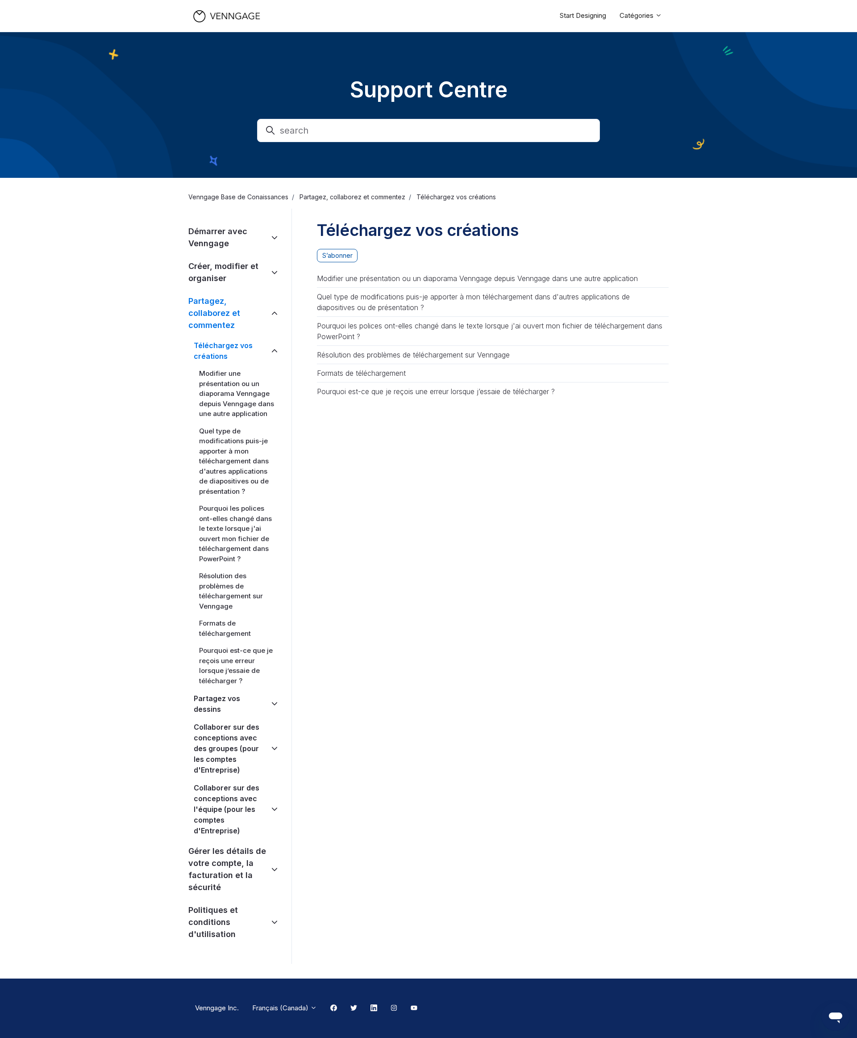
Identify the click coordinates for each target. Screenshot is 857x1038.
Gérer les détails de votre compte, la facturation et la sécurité (227, 869)
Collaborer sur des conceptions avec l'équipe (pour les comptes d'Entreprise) (226, 809)
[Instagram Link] (394, 1008)
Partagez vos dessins (217, 704)
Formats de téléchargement (361, 373)
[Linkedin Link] (374, 1008)
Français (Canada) (281, 1008)
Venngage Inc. (217, 1008)
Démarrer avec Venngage (217, 237)
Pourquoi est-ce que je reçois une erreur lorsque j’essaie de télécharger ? (436, 391)
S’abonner (337, 255)
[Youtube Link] (414, 1008)
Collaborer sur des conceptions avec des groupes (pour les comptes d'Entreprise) (226, 748)
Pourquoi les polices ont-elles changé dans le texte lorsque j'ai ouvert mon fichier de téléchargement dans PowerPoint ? (489, 331)
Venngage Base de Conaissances (238, 197)
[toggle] (274, 237)
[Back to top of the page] (17, 1020)
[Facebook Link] (334, 1008)
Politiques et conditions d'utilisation (213, 922)
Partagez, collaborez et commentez (352, 197)
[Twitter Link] (354, 1008)
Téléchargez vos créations (456, 197)
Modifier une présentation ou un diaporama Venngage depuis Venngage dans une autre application (477, 278)
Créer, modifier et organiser (223, 272)
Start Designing (583, 15)
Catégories (637, 15)
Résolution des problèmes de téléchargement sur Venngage (413, 354)
